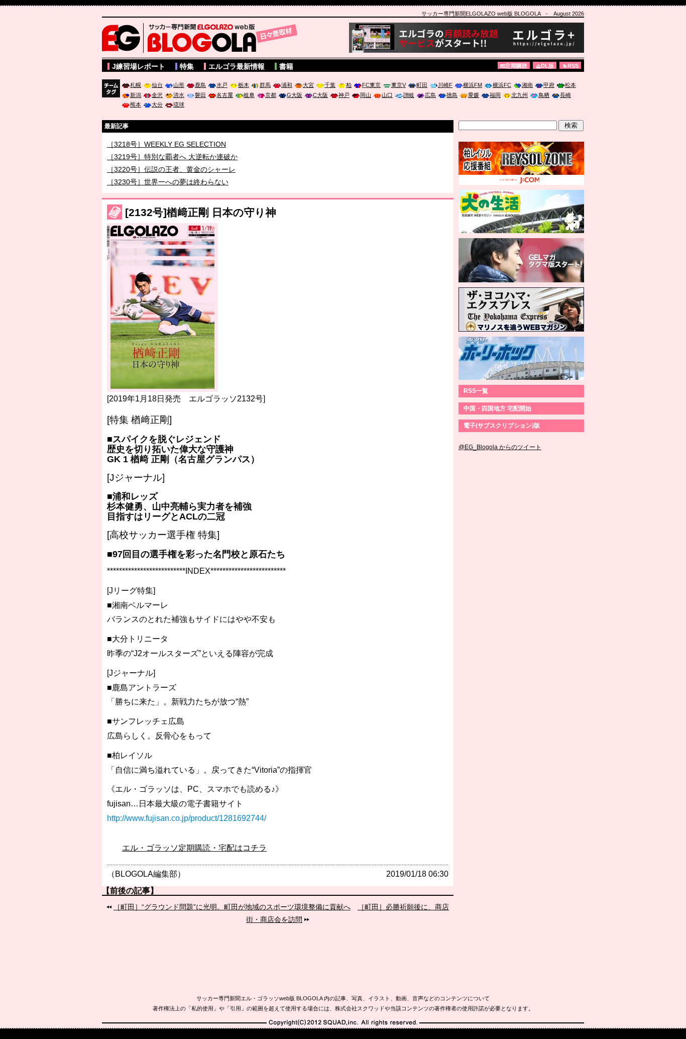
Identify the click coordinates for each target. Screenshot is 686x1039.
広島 (430, 95)
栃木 (243, 85)
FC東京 (371, 85)
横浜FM (472, 85)
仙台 (157, 85)
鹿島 (200, 85)
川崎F (445, 85)
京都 (270, 95)
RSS (573, 66)
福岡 (495, 95)
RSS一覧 (476, 390)
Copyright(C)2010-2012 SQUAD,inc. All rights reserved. (343, 1022)
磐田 (200, 95)
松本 (570, 85)
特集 (187, 66)
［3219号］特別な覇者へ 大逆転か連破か (172, 166)
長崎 (565, 95)
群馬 (265, 85)
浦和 (286, 85)
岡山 (365, 95)
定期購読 (516, 66)
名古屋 (224, 95)
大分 (157, 104)
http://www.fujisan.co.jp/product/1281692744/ (186, 818)
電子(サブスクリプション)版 (502, 425)
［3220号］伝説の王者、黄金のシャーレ (171, 179)
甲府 (548, 85)
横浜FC (502, 85)
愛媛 (473, 95)
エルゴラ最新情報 (236, 66)
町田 (421, 85)
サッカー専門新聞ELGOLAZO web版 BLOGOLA (202, 38)
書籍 (286, 66)
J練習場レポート (138, 66)
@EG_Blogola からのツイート (500, 447)
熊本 (135, 104)
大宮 (308, 85)
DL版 (547, 66)
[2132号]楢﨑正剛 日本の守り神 (200, 212)
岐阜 (249, 95)
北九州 (519, 95)
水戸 (221, 85)
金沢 (157, 95)
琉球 (178, 104)
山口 (387, 95)
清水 (178, 95)
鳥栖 (543, 95)
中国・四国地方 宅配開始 (497, 408)
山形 (178, 85)
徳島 (452, 95)
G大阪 (294, 95)
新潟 (135, 95)
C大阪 (320, 95)
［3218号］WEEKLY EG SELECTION (166, 154)
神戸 (344, 95)
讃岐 (408, 95)
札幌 (135, 85)
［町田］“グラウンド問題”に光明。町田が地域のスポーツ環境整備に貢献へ (232, 907)
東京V (398, 85)
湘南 (527, 85)
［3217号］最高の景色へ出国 (153, 144)
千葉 (329, 85)
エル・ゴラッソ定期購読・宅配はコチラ (194, 848)
